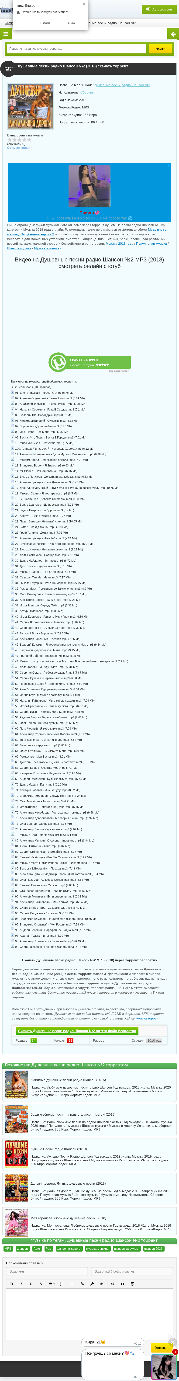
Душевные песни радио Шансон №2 (122, 85)
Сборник (86, 92)
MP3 (8, 1248)
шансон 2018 (153, 1248)
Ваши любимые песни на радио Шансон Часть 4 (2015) (73, 1114)
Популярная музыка (151, 243)
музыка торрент (147, 1018)
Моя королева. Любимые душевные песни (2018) (68, 1218)
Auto (37, 1248)
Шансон (22, 1248)
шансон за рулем (126, 1248)
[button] (11, 1284)
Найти (160, 49)
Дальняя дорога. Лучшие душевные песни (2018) (68, 1183)
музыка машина (97, 1248)
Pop (48, 1248)
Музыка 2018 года (119, 243)
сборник (156, 1091)
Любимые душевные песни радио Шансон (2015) (68, 1080)
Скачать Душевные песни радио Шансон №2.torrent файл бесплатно (77, 1031)
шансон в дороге (68, 1248)
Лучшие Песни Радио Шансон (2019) (59, 1149)
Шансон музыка (19, 248)
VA (143, 1160)
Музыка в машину (47, 248)
